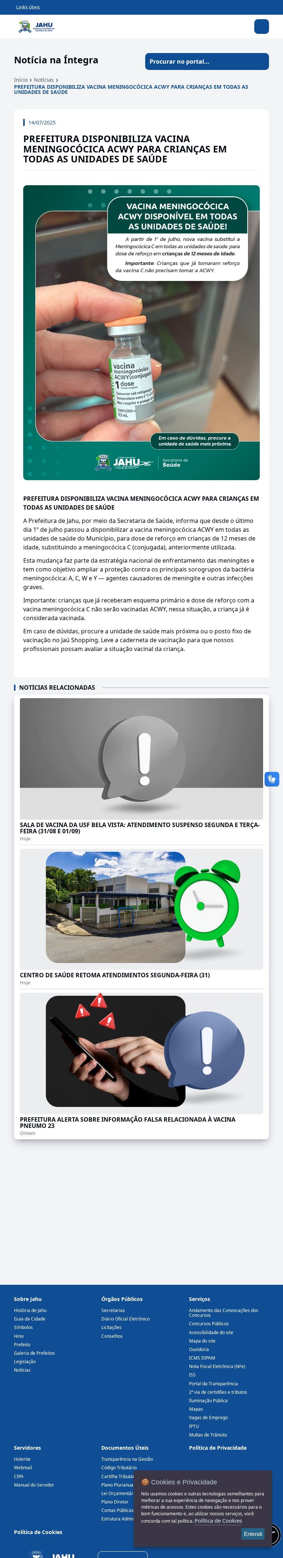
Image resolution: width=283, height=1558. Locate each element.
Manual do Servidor (34, 1485)
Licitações (111, 1327)
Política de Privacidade (218, 1447)
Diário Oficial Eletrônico (125, 1319)
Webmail (23, 1467)
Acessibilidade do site (211, 1332)
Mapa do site (202, 1341)
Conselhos (112, 1336)
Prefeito (22, 1344)
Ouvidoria (199, 1349)
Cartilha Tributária (120, 1476)
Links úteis (28, 7)
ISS (192, 1375)
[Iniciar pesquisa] (260, 61)
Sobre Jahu (28, 1298)
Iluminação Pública (208, 1400)
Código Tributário (119, 1467)
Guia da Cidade (29, 1319)
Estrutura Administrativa (126, 1519)
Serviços (199, 1298)
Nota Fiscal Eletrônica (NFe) (217, 1366)
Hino (19, 1336)
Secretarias (113, 1310)
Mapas (196, 1409)
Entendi (253, 1534)
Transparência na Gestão (127, 1459)
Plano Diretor (115, 1502)
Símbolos (23, 1327)
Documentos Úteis (125, 1447)
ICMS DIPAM (202, 1358)
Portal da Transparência (213, 1384)
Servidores (27, 1447)
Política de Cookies (38, 1532)
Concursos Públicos (209, 1323)
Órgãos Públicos (122, 1298)
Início (21, 79)
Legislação (25, 1361)
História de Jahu (30, 1310)
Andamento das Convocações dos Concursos (223, 1312)
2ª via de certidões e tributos (218, 1392)
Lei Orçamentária (119, 1493)
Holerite (22, 1459)
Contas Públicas (117, 1510)
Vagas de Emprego (208, 1417)
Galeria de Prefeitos (34, 1353)
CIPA (19, 1476)
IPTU (194, 1426)
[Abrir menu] (261, 26)
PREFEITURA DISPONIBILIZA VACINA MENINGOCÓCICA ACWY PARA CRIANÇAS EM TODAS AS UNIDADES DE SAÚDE (131, 89)
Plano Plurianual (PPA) (123, 1485)
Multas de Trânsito (208, 1435)
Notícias (44, 79)
